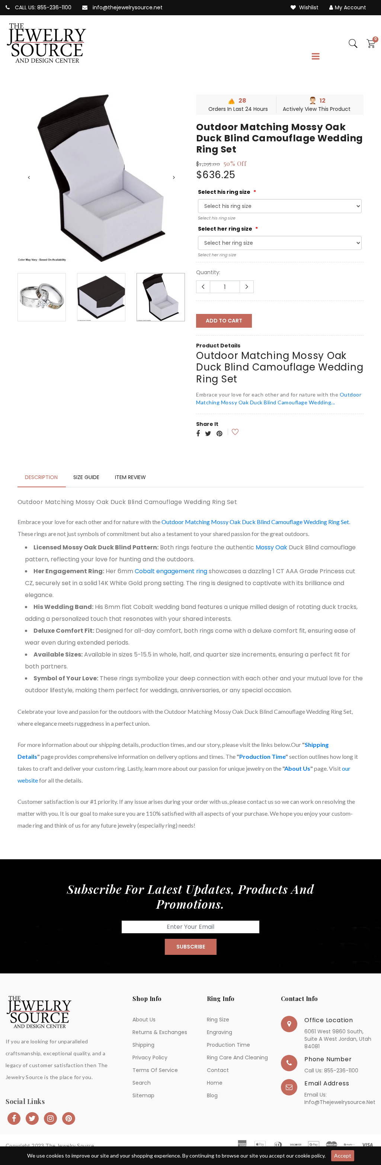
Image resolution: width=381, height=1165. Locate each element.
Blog (212, 1095)
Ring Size (218, 1019)
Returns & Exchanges (159, 1032)
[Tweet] (208, 434)
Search (141, 1083)
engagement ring (181, 571)
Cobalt (145, 571)
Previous (28, 177)
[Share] (198, 434)
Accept (342, 1155)
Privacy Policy (149, 1057)
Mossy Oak (271, 547)
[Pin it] (219, 434)
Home (214, 1083)
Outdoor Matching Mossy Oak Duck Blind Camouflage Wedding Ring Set (255, 521)
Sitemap (143, 1095)
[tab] (41, 477)
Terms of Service (155, 1070)
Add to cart (224, 320)
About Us (297, 768)
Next (173, 177)
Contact (218, 1070)
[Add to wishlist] (230, 432)
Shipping (143, 1045)
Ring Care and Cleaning (237, 1057)
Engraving (219, 1032)
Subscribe (190, 946)
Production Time (262, 756)
